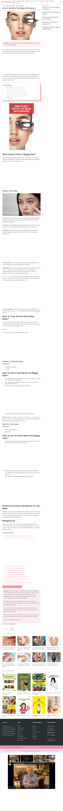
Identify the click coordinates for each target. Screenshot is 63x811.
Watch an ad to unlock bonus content (12, 586)
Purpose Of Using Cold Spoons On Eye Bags (16, 95)
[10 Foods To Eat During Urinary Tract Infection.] (39, 704)
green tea (11, 419)
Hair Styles (21, 1)
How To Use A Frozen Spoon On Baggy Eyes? (17, 93)
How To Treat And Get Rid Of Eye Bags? (15, 89)
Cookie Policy (20, 740)
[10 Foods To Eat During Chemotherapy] (39, 682)
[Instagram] (47, 735)
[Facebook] (49, 735)
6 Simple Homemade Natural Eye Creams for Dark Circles (18, 536)
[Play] (39, 758)
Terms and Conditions (21, 738)
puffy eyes (26, 280)
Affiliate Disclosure (21, 728)
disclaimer (6, 44)
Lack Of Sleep (7, 276)
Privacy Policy (20, 730)
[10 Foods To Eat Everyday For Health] (53, 704)
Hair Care (34, 730)
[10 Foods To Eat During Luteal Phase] (9, 704)
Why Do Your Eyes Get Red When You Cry (15, 568)
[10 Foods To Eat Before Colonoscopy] (9, 682)
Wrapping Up (9, 98)
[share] (53, 764)
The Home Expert (50, 726)
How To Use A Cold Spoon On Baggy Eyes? (16, 91)
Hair (17, 1)
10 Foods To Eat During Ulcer (23, 715)
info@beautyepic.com (51, 740)
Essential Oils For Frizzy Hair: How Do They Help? (16, 576)
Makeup (14, 1)
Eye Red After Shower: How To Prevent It (14, 572)
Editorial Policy (20, 736)
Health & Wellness (34, 1)
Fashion (47, 1)
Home (4, 5)
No (12, 629)
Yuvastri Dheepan (14, 10)
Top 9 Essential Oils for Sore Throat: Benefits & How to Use (18, 582)
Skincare (27, 1)
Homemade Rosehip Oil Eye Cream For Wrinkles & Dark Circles (20, 538)
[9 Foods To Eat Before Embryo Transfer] (24, 682)
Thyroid (17, 311)
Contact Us (19, 732)
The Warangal (50, 728)
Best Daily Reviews (51, 730)
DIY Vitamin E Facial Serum (11, 580)
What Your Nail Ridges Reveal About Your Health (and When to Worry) (9, 665)
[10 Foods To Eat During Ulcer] (24, 704)
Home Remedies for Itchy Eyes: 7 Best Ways (15, 570)
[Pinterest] (54, 735)
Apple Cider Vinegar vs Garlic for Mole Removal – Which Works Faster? (23, 649)
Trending (51, 1)
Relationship (42, 1)
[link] (10, 764)
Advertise (19, 734)
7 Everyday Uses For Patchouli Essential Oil (15, 574)
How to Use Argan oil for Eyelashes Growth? (15, 566)
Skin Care (34, 728)
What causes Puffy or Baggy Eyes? (14, 87)
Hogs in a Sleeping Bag (17, 764)
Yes (6, 629)
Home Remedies (20, 5)
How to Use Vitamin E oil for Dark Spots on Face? (16, 578)
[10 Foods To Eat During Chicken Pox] (53, 682)
